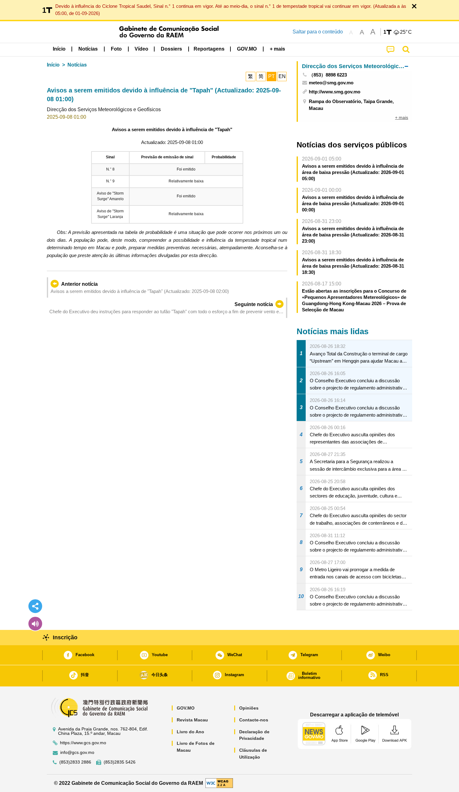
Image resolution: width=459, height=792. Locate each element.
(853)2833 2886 (75, 762)
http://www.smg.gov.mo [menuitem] (334, 91)
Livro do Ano (190, 731)
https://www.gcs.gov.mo (83, 742)
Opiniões (249, 707)
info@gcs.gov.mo (77, 752)
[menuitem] (88, 49)
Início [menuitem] (59, 49)
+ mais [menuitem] (401, 117)
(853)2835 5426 (120, 762)
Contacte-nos (253, 719)
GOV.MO (186, 707)
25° (406, 32)
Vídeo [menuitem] (141, 49)
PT (271, 76)
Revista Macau (192, 719)
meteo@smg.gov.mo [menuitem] (331, 82)
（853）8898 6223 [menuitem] (328, 74)
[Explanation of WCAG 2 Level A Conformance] (219, 782)
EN (282, 76)
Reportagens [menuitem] (209, 49)
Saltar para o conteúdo (318, 31)
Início (53, 64)
